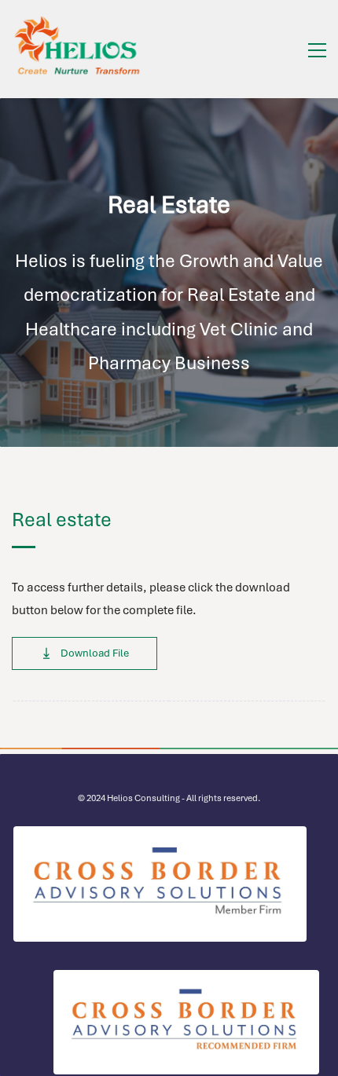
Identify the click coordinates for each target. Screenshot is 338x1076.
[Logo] (78, 49)
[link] (160, 836)
